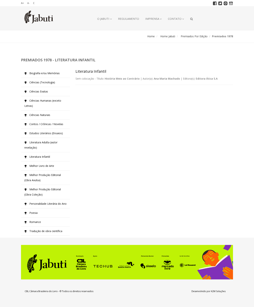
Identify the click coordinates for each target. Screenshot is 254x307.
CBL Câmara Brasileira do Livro (41, 291)
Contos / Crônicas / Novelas (46, 124)
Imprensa (152, 19)
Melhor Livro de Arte (41, 166)
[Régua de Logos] (127, 262)
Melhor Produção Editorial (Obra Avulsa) (42, 177)
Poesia (33, 213)
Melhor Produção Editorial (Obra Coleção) (42, 192)
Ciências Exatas (38, 91)
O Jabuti (103, 19)
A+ (22, 3)
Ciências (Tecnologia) (42, 82)
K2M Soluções (218, 291)
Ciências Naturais (39, 115)
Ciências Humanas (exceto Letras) (42, 103)
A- (28, 3)
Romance (35, 222)
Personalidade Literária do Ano (48, 203)
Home (151, 36)
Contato (175, 19)
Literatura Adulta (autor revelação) (40, 145)
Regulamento (128, 19)
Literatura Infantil (39, 156)
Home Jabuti (167, 36)
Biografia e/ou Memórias (44, 73)
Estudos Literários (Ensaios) (46, 133)
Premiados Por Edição (194, 36)
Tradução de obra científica (45, 231)
